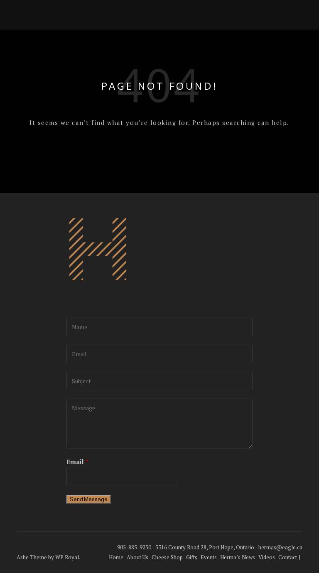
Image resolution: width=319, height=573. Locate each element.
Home (116, 557)
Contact (287, 557)
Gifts (191, 557)
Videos (266, 557)
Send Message (89, 499)
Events (209, 557)
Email (77, 462)
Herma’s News (237, 557)
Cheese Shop (167, 557)
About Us (137, 557)
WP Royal (67, 557)
